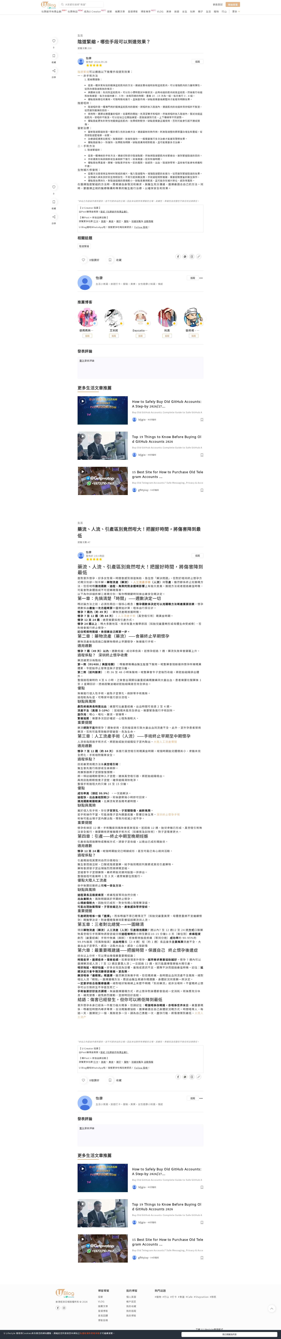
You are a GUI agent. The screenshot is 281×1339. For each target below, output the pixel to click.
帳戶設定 (131, 1301)
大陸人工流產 (96, 880)
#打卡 (173, 1297)
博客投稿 (103, 1320)
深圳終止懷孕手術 (168, 814)
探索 (109, 11)
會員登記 (218, 4)
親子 (200, 11)
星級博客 (133, 11)
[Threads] (53, 241)
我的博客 (131, 1315)
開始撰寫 (233, 4)
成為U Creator (92, 11)
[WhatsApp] (53, 232)
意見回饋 (103, 1315)
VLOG (160, 11)
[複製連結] (53, 249)
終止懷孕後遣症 (182, 950)
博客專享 (146, 11)
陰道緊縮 (83, 72)
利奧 (167, 330)
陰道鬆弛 (99, 88)
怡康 (88, 58)
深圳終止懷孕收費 (113, 654)
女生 (184, 11)
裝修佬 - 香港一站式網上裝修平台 (194, 330)
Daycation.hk (140, 330)
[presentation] (77, 319)
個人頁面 (131, 1297)
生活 (208, 11)
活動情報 (148, 221)
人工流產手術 (127, 616)
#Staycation (201, 1297)
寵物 (216, 11)
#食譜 (181, 1297)
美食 (168, 11)
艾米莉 (114, 330)
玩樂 (192, 11)
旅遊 (176, 11)
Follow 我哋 (141, 227)
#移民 (213, 1297)
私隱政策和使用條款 (90, 1333)
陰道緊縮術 (94, 149)
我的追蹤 (131, 1311)
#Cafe (189, 1297)
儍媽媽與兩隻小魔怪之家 (87, 330)
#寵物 (158, 1297)
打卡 (96, 221)
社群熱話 (73, 11)
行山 (224, 11)
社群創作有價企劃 (51, 11)
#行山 (165, 1297)
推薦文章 (120, 11)
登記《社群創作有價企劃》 (114, 211)
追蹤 (197, 61)
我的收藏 (131, 1306)
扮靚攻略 (136, 221)
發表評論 (86, 360)
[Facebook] (53, 224)
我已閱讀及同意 (229, 1334)
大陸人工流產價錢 (165, 741)
